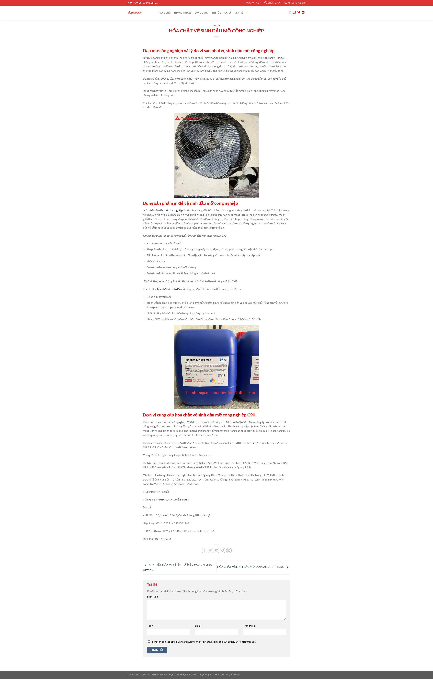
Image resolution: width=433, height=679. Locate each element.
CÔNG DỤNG (202, 12)
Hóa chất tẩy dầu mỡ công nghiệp (163, 210)
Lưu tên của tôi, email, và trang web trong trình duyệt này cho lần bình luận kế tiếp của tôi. (204, 641)
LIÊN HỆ (238, 12)
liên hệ (251, 442)
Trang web (249, 625)
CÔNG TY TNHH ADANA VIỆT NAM (166, 499)
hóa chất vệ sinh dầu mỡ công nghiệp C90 (181, 288)
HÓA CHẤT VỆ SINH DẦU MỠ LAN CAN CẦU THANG (251, 566)
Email (198, 625)
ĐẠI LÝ (227, 12)
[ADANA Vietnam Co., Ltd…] (139, 13)
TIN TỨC (216, 12)
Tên (150, 625)
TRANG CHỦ (163, 12)
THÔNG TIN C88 (182, 12)
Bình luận (152, 596)
